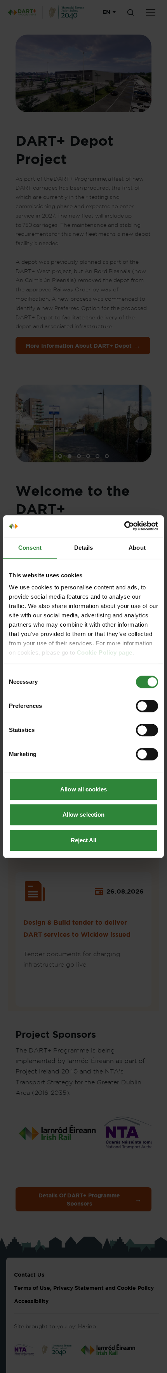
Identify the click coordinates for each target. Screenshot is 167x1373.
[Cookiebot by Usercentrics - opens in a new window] (124, 526)
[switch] (147, 706)
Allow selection (84, 814)
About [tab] (137, 547)
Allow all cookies (83, 789)
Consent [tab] (30, 547)
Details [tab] (83, 547)
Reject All (84, 840)
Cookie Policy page (104, 652)
